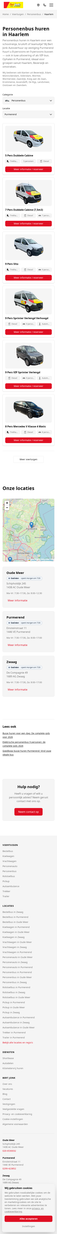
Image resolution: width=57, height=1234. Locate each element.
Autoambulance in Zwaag (16, 1022)
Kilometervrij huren (13, 1068)
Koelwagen (8, 856)
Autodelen (8, 1063)
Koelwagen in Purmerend (16, 927)
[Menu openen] (51, 5)
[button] (10, 560)
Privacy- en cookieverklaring (17, 1114)
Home (6, 14)
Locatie (6, 108)
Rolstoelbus (9, 876)
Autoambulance (11, 886)
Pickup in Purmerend (14, 1002)
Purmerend (15, 617)
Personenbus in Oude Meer (17, 977)
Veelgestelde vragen (13, 1109)
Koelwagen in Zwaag (14, 937)
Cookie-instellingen (13, 1119)
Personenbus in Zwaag (15, 982)
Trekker (6, 891)
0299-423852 (9, 1168)
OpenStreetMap (47, 560)
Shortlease (8, 1058)
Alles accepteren (29, 1218)
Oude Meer (15, 573)
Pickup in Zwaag (11, 1012)
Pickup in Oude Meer (14, 1007)
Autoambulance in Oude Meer (19, 1027)
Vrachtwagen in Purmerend (17, 952)
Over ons (7, 1083)
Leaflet (33, 560)
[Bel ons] (45, 5)
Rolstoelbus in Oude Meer (16, 997)
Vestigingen (9, 1104)
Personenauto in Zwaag (15, 962)
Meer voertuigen (28, 459)
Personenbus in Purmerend (17, 972)
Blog (5, 1093)
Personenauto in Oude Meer (18, 957)
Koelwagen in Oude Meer (16, 932)
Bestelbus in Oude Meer (15, 922)
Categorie (8, 94)
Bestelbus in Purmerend (15, 916)
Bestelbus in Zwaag (13, 911)
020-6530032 (9, 1150)
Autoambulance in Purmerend (19, 1017)
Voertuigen (18, 14)
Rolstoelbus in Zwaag (14, 992)
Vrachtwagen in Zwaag (15, 947)
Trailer (6, 896)
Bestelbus (8, 851)
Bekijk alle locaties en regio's (18, 1042)
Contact (7, 1098)
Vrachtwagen (9, 861)
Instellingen (28, 1226)
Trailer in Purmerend (14, 1037)
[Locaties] (38, 5)
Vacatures (8, 1088)
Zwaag (11, 662)
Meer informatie (17, 600)
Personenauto (10, 866)
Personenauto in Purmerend (18, 967)
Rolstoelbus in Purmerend (16, 987)
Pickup (6, 881)
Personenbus (34, 14)
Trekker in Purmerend (14, 1032)
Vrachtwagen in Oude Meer (17, 942)
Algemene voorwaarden (15, 1124)
